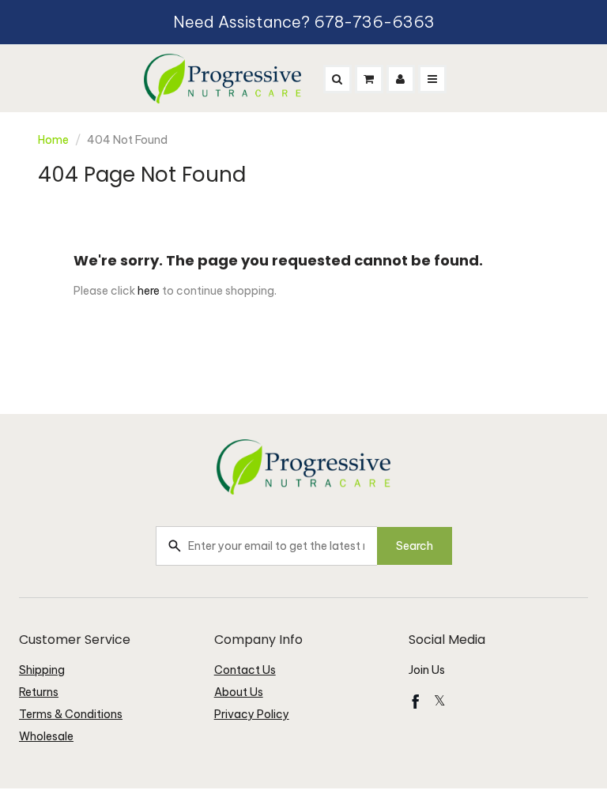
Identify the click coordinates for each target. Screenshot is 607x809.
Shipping (42, 670)
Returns (38, 692)
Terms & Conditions (71, 714)
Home (53, 140)
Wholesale (46, 736)
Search (414, 546)
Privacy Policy (251, 714)
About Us (238, 692)
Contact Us (245, 670)
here (149, 291)
